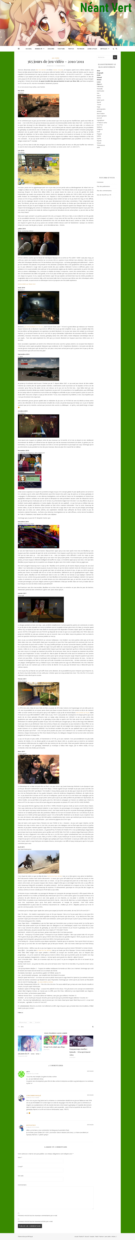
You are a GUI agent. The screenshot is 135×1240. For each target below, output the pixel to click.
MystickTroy (31, 1125)
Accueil (29, 49)
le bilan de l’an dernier (44, 950)
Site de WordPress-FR (104, 195)
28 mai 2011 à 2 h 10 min (32, 1073)
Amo (22, 1027)
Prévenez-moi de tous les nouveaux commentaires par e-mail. (37, 1215)
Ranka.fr (38, 49)
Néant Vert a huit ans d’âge (54, 1047)
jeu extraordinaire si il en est (33, 327)
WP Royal (30, 1236)
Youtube (61, 49)
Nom (20, 1157)
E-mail (20, 1166)
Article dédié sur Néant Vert (27, 284)
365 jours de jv (23, 1022)
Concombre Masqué (33, 1095)
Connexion (100, 182)
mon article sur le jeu (82, 712)
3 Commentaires (60, 66)
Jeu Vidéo (55, 58)
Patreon (80, 49)
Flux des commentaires (104, 190)
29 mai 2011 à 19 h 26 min (32, 1127)
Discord (51, 49)
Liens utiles (92, 49)
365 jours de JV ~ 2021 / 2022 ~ (29, 1054)
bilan (31, 1022)
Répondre (90, 1071)
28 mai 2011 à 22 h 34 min (32, 1097)
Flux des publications (103, 186)
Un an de (37, 1022)
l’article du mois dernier (54, 876)
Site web (20, 1176)
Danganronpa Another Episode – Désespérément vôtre (80, 1052)
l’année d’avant (58, 70)
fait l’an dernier (41, 70)
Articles (103, 49)
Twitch (71, 49)
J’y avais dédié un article (45, 982)
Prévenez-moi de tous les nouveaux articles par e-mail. (35, 1221)
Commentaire (22, 1185)
